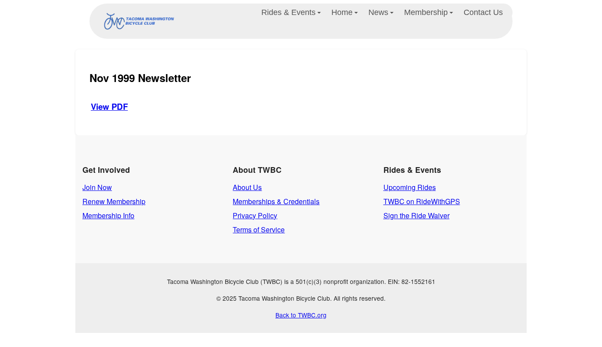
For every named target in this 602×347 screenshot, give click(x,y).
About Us (247, 187)
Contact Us (483, 12)
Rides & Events (288, 12)
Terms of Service (259, 229)
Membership (426, 12)
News (378, 12)
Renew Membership (113, 201)
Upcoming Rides (409, 187)
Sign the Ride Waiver (416, 215)
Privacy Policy (255, 215)
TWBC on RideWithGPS (421, 201)
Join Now (97, 187)
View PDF (109, 106)
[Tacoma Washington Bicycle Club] (137, 21)
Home (342, 12)
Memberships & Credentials (276, 201)
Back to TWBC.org (301, 314)
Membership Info (108, 215)
